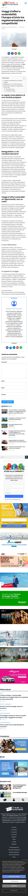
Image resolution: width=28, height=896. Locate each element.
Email (3, 388)
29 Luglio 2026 (3, 719)
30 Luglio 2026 (3, 710)
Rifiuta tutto (14, 881)
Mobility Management (5, 704)
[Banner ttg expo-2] (14, 654)
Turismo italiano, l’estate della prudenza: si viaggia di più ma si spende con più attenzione (17, 411)
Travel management (5, 713)
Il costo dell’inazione (10, 89)
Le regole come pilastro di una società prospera (12, 81)
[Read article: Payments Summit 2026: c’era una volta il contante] (4, 448)
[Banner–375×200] (14, 540)
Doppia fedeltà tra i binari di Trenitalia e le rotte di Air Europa (17, 441)
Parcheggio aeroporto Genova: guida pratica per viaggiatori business (13, 716)
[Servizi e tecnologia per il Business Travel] (14, 638)
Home (2, 7)
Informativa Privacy (11, 522)
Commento (4, 362)
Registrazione (17, 499)
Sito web (3, 394)
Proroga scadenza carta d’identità (15, 425)
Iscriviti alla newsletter (14, 526)
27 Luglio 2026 (12, 421)
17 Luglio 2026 (12, 450)
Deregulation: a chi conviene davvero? (12, 84)
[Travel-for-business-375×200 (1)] (14, 598)
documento (4, 70)
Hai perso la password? (9, 499)
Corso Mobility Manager (20, 792)
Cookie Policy (6, 869)
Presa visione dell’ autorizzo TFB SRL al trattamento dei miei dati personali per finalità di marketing (14, 523)
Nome (3, 381)
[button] (25, 3)
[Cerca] (26, 457)
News (6, 7)
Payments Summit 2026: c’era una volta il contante (17, 447)
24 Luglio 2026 (12, 427)
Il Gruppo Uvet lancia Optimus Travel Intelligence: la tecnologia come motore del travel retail (17, 433)
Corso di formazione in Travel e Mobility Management (19, 786)
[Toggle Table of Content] (23, 78)
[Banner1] (14, 616)
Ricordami (8, 493)
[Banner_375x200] (14, 580)
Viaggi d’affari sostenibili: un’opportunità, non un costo (13, 86)
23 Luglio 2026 (12, 437)
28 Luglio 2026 (3, 728)
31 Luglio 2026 (12, 414)
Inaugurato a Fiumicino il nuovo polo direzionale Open (17, 418)
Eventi (1, 693)
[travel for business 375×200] (14, 560)
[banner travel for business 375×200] (14, 676)
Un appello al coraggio (10, 91)
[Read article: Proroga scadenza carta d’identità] (4, 426)
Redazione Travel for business (14, 309)
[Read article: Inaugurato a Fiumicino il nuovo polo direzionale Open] (4, 419)
